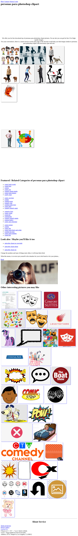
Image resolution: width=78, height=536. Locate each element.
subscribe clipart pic (10, 250)
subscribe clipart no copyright (13, 243)
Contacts (6, 1)
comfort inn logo (10, 232)
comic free (8, 228)
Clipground (9, 530)
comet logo (8, 186)
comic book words (10, 184)
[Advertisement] (39, 21)
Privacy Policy (5, 527)
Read (2, 259)
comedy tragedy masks (11, 218)
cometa (7, 226)
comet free (8, 235)
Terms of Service (6, 526)
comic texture (9, 225)
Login (16, 1)
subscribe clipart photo (11, 246)
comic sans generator (11, 222)
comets (7, 199)
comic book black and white (13, 230)
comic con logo (9, 198)
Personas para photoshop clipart (29, 61)
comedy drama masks (11, 191)
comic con (8, 189)
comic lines (8, 206)
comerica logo (9, 211)
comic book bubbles (11, 233)
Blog (2, 1)
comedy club (8, 203)
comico (7, 188)
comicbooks (8, 216)
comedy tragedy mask (11, 208)
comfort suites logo (10, 205)
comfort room (9, 201)
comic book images (10, 193)
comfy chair (8, 195)
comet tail (7, 215)
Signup (12, 1)
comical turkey (9, 220)
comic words (8, 213)
